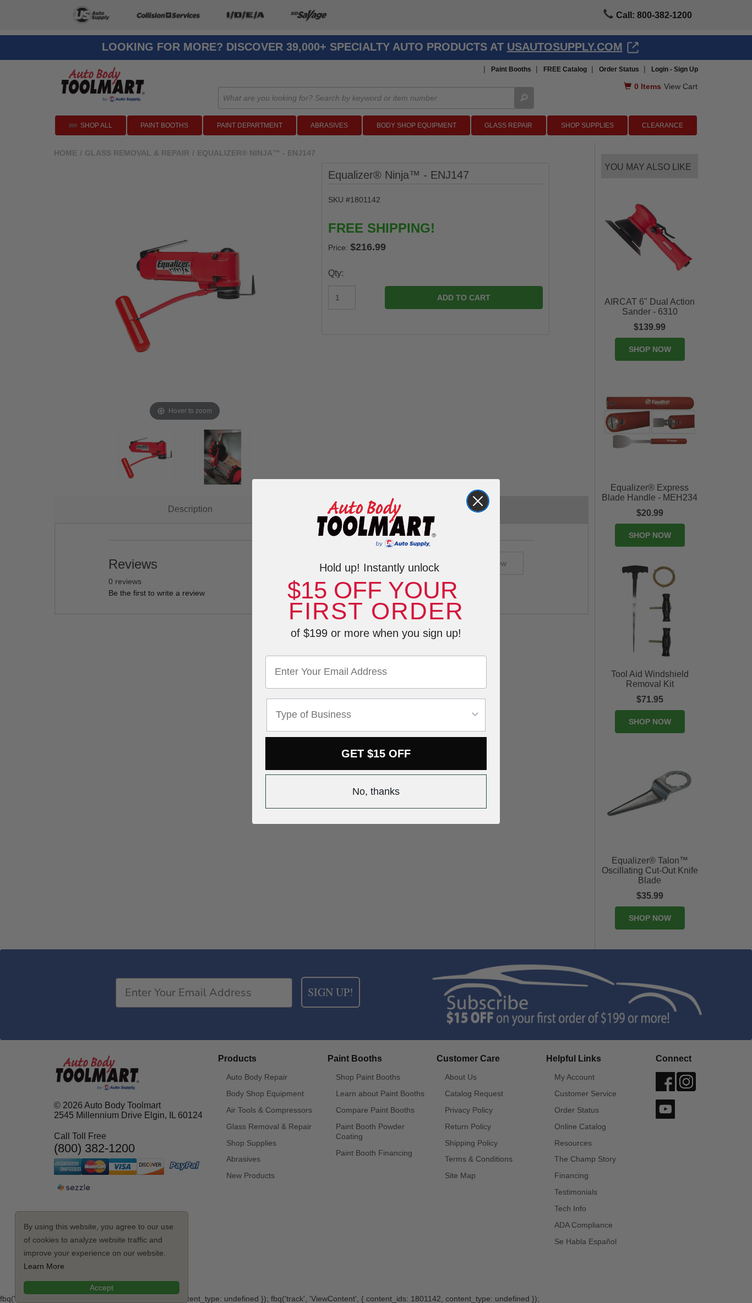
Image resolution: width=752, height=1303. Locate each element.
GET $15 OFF (376, 753)
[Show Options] (475, 715)
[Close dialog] (478, 501)
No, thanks (376, 791)
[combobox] (373, 715)
